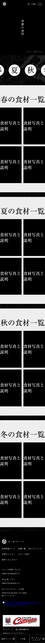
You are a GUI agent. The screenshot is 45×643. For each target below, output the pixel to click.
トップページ (29, 52)
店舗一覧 (22, 548)
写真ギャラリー (8, 554)
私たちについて (35, 548)
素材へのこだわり (9, 559)
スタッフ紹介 (24, 554)
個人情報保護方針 (22, 629)
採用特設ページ (8, 548)
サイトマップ (8, 629)
